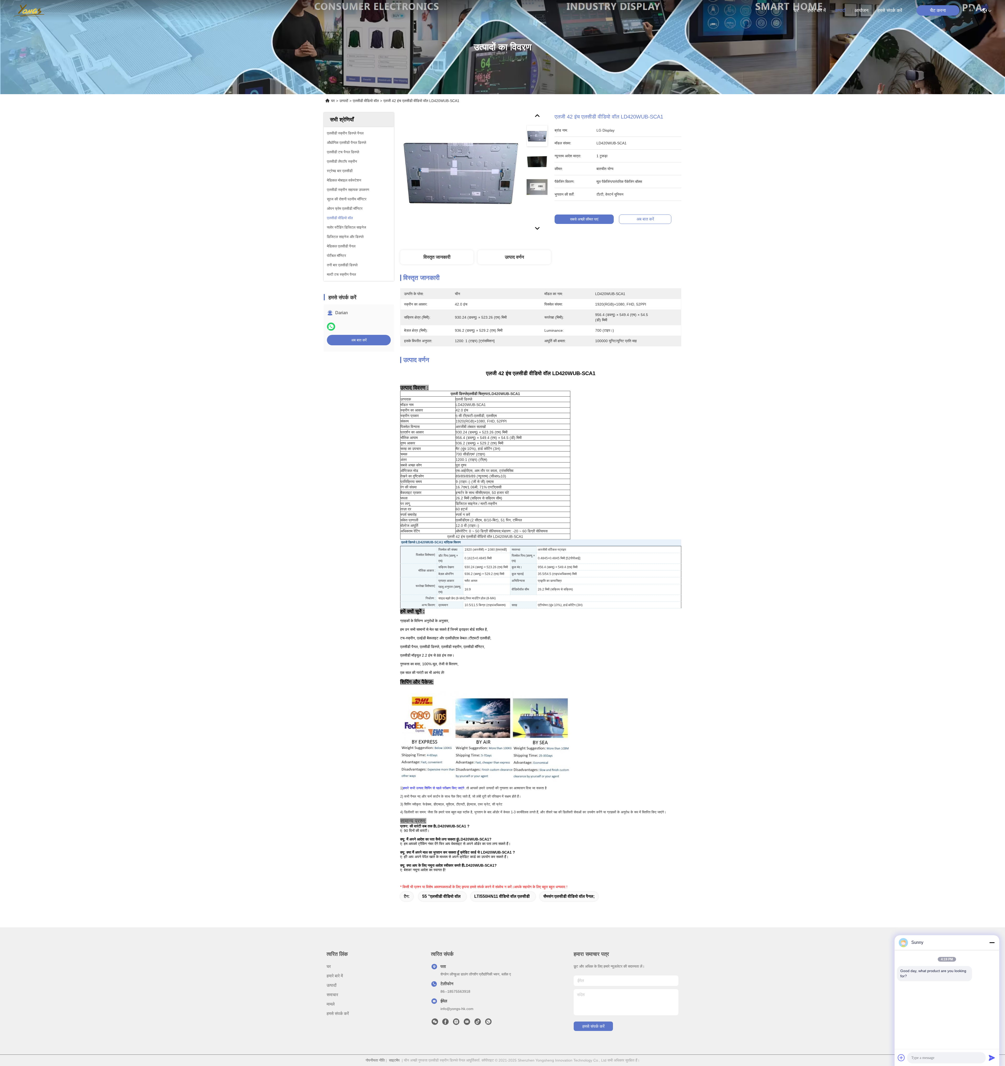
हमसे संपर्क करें (889, 10)
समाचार (332, 994)
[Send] (992, 1057)
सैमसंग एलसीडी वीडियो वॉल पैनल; (569, 896)
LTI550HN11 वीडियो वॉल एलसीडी (502, 896)
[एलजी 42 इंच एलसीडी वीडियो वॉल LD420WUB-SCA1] (461, 173)
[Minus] (992, 942)
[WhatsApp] (331, 326)
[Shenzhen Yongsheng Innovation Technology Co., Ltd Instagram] (456, 1023)
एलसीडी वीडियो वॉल (366, 101)
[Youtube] (467, 1023)
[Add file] (901, 1057)
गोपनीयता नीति (375, 1060)
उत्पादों (840, 10)
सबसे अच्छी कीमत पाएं (584, 219)
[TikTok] (477, 1023)
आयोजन (861, 10)
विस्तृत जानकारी (436, 257)
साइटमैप (394, 1060)
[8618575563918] (488, 1023)
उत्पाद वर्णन (514, 257)
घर (796, 10)
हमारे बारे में (816, 10)
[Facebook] (445, 1023)
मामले (331, 1004)
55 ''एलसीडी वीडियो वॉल (441, 896)
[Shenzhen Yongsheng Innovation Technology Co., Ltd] (29, 10)
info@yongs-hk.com (456, 1009)
